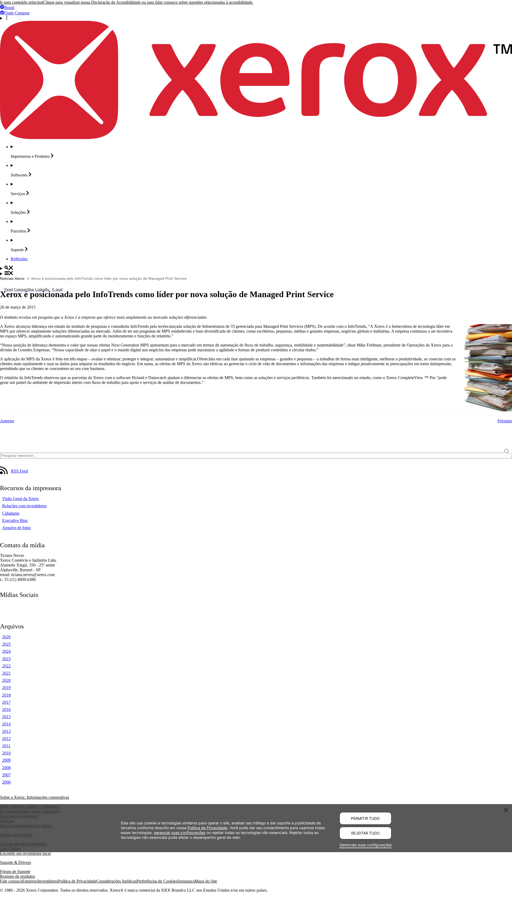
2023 (6, 658)
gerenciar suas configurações (179, 832)
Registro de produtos (17, 876)
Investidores (48, 881)
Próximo (505, 421)
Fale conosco (11, 881)
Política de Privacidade (77, 881)
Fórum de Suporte (15, 871)
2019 (6, 687)
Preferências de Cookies (157, 881)
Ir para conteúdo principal (21, 2)
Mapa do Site (206, 881)
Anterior (7, 421)
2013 (6, 731)
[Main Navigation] (256, 273)
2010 (6, 753)
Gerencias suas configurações (365, 845)
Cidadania (10, 513)
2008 (6, 767)
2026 (6, 637)
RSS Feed (19, 471)
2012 (6, 738)
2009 (6, 760)
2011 (6, 745)
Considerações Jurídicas (116, 881)
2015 (6, 716)
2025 (6, 644)
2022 (6, 666)
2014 (6, 724)
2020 (6, 680)
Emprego (30, 881)
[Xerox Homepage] (256, 137)
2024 (6, 651)
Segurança (186, 881)
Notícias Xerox (12, 278)
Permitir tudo (365, 818)
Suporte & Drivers (15, 862)
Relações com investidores (24, 505)
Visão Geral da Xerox (20, 498)
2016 (6, 709)
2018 (6, 695)
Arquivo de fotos (16, 527)
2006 (6, 782)
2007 (6, 775)
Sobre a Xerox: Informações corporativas (34, 797)
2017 (6, 702)
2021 (6, 673)
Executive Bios (15, 520)
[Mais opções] (256, 18)
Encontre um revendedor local (25, 853)
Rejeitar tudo (365, 833)
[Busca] (256, 268)
